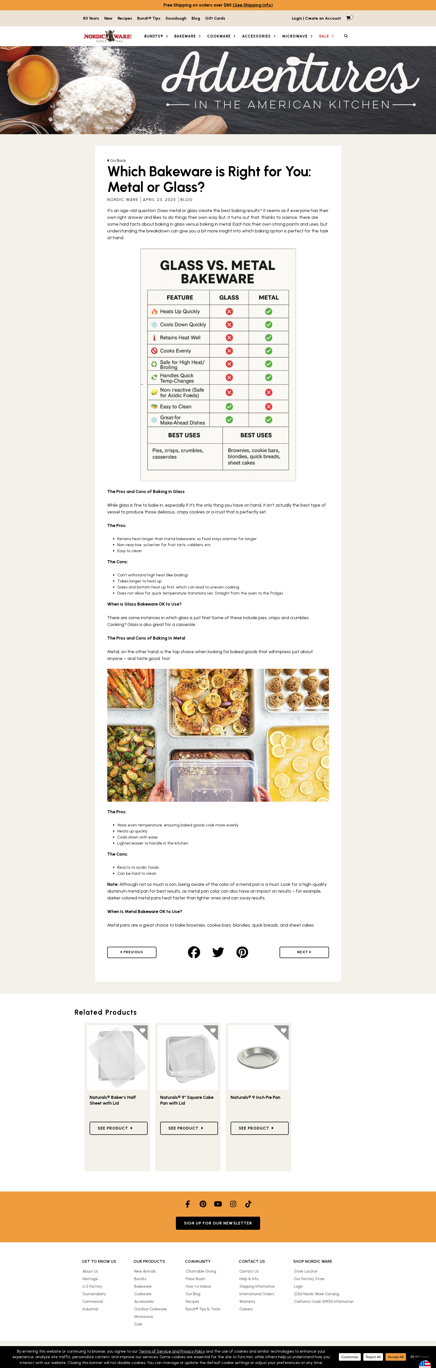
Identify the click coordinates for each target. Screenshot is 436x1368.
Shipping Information (257, 1286)
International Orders (256, 1294)
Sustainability (94, 1294)
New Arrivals (145, 1271)
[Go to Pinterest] (203, 1204)
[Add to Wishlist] (140, 1032)
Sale (138, 1324)
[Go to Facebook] (188, 1204)
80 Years (91, 18)
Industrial (90, 1309)
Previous (137, 952)
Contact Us (249, 1271)
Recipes (125, 18)
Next (308, 952)
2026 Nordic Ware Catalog (316, 1294)
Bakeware (143, 1286)
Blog (196, 18)
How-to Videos (198, 1286)
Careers (246, 1309)
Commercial (93, 1301)
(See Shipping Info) (253, 5)
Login (298, 1286)
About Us (90, 1271)
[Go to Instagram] (233, 1204)
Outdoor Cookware (150, 1309)
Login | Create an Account (316, 18)
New (108, 18)
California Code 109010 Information (323, 1301)
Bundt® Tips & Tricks (203, 1309)
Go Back (117, 160)
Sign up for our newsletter (218, 1223)
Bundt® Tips (148, 18)
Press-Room (195, 1279)
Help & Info (248, 1279)
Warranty (247, 1301)
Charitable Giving (201, 1271)
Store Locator (305, 1271)
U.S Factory (92, 1286)
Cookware (142, 1294)
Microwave (143, 1316)
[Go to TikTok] (248, 1204)
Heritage (90, 1279)
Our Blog (193, 1294)
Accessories (144, 1301)
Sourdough (176, 18)
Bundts (140, 1279)
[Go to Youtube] (218, 1204)
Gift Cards (215, 18)
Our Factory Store (309, 1279)
